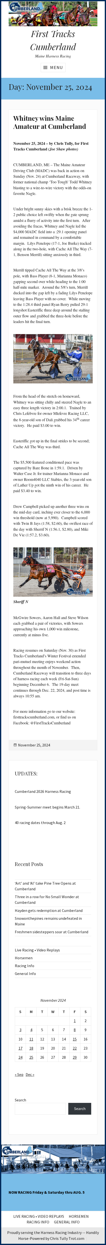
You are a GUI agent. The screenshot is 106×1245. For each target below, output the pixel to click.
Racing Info (24, 965)
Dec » (30, 1074)
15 (75, 1039)
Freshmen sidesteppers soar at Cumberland (51, 931)
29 (75, 1057)
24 (20, 1057)
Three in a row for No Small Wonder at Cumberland (47, 899)
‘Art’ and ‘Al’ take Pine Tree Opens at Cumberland (45, 886)
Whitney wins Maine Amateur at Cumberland (49, 122)
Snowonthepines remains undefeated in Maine (48, 921)
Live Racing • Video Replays (37, 949)
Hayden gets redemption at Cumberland (49, 910)
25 (31, 1057)
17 (20, 1048)
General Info (25, 973)
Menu (56, 67)
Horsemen (24, 957)
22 (75, 1048)
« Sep (19, 1074)
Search (20, 1099)
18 (31, 1048)
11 (31, 1039)
